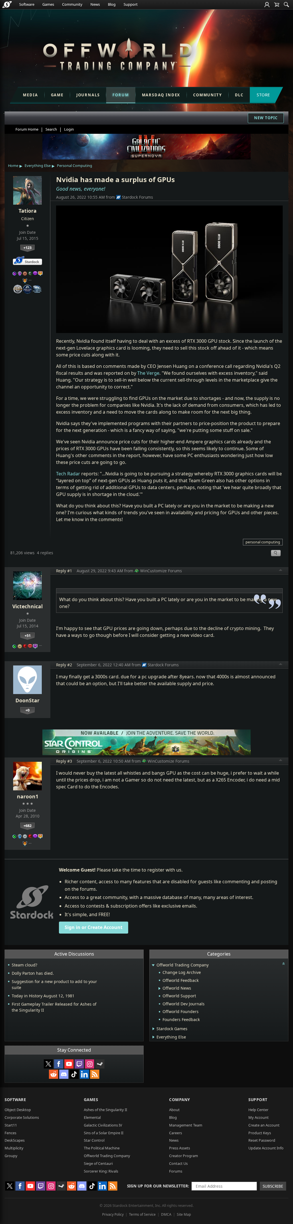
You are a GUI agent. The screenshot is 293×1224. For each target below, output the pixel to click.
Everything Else (38, 165)
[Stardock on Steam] (100, 1064)
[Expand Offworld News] (160, 988)
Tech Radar (68, 474)
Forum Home (26, 129)
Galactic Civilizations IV (103, 1125)
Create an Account (264, 1125)
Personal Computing (74, 165)
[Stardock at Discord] (64, 1074)
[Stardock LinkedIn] (84, 1074)
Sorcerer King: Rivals (101, 1171)
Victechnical (27, 606)
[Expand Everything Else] (154, 1037)
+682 (27, 825)
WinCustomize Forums (161, 570)
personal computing (263, 542)
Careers (175, 1132)
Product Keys (259, 1132)
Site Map (184, 1214)
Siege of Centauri (98, 1163)
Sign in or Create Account (93, 927)
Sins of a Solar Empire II (103, 1132)
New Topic (266, 117)
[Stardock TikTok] (74, 1074)
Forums (175, 1171)
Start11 (11, 1125)
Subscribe (273, 1186)
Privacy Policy (113, 1214)
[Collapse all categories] (283, 963)
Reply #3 (64, 761)
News (95, 4)
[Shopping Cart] (276, 4)
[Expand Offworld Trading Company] (153, 965)
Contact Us (178, 1163)
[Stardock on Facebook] (59, 1064)
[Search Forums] (286, 4)
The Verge (148, 373)
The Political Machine (102, 1148)
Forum (120, 94)
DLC (239, 94)
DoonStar (27, 700)
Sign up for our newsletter (157, 1186)
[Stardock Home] (7, 4)
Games (48, 4)
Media (30, 94)
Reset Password (261, 1140)
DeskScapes (15, 1140)
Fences (10, 1132)
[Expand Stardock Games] (154, 1028)
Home (13, 165)
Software (26, 4)
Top (281, 571)
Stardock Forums (137, 197)
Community (72, 4)
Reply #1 (64, 570)
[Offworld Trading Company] (117, 52)
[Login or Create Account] (267, 4)
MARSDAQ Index (161, 94)
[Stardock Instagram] (89, 1064)
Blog (112, 4)
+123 (27, 247)
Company (179, 1099)
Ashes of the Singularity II (105, 1109)
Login (69, 129)
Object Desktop (18, 1109)
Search (51, 129)
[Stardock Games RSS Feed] (95, 1074)
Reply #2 (64, 664)
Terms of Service (142, 1214)
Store (263, 94)
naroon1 (27, 796)
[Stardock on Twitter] (48, 1064)
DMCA (166, 1214)
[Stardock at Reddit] (53, 1074)
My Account (258, 1117)
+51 (28, 635)
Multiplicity (14, 1148)
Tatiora (28, 210)
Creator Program (183, 1155)
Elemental (92, 1117)
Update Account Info (266, 1148)
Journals (88, 94)
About (174, 1109)
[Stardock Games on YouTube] (69, 1064)
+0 (27, 710)
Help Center (258, 1109)
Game (57, 94)
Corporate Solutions (22, 1117)
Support (131, 4)
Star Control (94, 1140)
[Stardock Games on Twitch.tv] (79, 1064)
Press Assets (179, 1148)
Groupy (11, 1155)
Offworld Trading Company (107, 1155)
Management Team (185, 1125)
